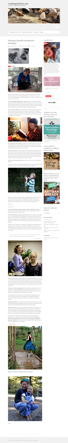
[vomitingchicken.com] (34, 15)
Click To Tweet (36, 238)
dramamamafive (14, 46)
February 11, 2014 (23, 46)
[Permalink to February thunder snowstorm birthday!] (25, 56)
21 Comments (32, 46)
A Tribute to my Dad (47, 219)
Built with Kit (51, 102)
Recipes (41, 32)
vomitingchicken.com (18, 3)
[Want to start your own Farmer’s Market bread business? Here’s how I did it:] (52, 182)
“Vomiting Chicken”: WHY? (15, 32)
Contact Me (36, 32)
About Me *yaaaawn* (27, 32)
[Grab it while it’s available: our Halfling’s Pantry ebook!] (52, 152)
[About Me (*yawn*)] (52, 42)
